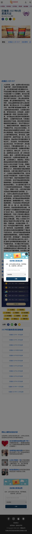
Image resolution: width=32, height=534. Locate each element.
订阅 (16, 279)
